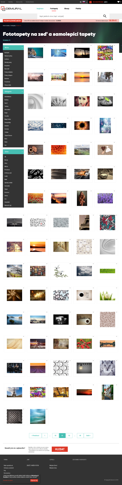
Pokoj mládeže (9, 72)
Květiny (6, 100)
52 (69, 435)
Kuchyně (7, 52)
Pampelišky (8, 122)
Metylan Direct (53, 465)
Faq (5, 470)
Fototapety (54, 9)
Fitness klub (8, 85)
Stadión (7, 126)
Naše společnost (8, 465)
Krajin (6, 113)
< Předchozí (35, 435)
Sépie (6, 189)
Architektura (8, 96)
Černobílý (7, 186)
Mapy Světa (8, 119)
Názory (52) (19, 2)
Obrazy (66, 9)
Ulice (6, 163)
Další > (88, 435)
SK (81, 2)
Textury (6, 106)
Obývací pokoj (8, 56)
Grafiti (6, 176)
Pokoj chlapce (8, 75)
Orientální (7, 202)
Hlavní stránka (6, 25)
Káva (6, 138)
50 (55, 435)
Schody (7, 129)
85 (80, 435)
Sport (6, 103)
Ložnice (7, 59)
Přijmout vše (34, 480)
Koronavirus (7, 473)
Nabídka (10, 2)
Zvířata (6, 132)
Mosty (6, 160)
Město (6, 166)
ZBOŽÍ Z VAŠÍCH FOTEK (33, 465)
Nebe (6, 142)
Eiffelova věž (8, 173)
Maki (6, 179)
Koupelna (7, 65)
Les (5, 199)
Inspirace (40, 9)
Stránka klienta (30, 2)
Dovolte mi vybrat (8, 480)
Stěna (6, 195)
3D (5, 157)
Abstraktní (7, 109)
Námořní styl (8, 205)
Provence (7, 169)
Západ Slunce (8, 135)
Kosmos (7, 192)
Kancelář (7, 69)
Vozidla (7, 116)
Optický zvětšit (8, 182)
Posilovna (7, 82)
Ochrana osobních (9, 468)
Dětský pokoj (8, 62)
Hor (5, 145)
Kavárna (7, 78)
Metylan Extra (53, 468)
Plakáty (78, 9)
